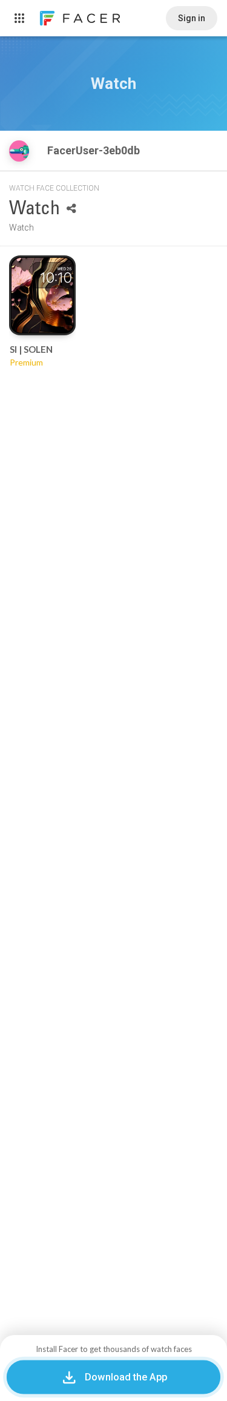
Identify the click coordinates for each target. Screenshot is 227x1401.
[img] (19, 151)
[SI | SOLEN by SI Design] (42, 295)
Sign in (191, 18)
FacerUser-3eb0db (94, 150)
